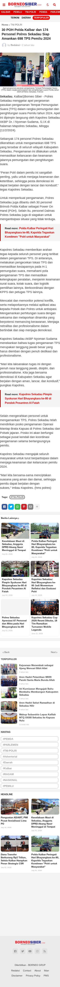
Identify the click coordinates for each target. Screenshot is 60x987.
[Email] (30, 507)
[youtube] (30, 951)
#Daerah (7, 762)
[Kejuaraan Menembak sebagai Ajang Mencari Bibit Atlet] (9, 669)
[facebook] (15, 951)
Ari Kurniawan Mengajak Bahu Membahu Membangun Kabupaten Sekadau (38, 691)
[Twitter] (11, 507)
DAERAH (26, 17)
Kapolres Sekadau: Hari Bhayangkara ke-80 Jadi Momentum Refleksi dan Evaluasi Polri (44, 585)
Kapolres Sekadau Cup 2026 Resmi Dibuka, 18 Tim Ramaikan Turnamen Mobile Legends (45, 623)
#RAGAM (8, 774)
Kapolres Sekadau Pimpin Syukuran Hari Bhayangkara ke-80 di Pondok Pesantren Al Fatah (28, 398)
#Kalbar (7, 768)
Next (53, 652)
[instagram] (37, 951)
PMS (46, 975)
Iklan (46, 970)
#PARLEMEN (10, 744)
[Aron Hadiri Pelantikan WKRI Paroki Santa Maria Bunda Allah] (9, 680)
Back (7, 652)
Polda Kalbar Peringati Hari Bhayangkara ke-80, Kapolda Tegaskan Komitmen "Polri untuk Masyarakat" (29, 232)
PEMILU (18, 12)
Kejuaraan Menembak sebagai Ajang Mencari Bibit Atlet (36, 667)
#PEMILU (8, 786)
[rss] (45, 951)
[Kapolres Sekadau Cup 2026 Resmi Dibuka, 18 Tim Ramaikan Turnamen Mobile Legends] (45, 607)
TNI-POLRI (30, 12)
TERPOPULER (41, 17)
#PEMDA (8, 738)
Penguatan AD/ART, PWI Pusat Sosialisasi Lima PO (14, 820)
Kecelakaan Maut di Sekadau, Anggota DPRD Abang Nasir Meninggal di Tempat (14, 546)
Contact (27, 970)
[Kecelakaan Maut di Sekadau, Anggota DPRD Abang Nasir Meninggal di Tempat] (15, 531)
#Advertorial (10, 756)
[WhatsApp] (17, 507)
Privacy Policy (33, 975)
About (37, 970)
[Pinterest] (24, 507)
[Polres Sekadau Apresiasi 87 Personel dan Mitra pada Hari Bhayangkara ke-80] (15, 607)
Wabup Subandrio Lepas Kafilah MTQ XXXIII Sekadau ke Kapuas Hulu (37, 717)
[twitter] (23, 951)
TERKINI (15, 17)
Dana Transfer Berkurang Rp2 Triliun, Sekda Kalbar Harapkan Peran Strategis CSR (14, 859)
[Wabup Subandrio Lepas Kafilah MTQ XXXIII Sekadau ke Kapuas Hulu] (9, 718)
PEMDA (43, 12)
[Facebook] (4, 507)
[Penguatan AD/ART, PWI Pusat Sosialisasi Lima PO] (15, 807)
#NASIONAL (10, 780)
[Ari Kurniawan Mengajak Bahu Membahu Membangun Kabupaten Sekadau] (9, 692)
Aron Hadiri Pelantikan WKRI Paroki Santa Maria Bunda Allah (37, 678)
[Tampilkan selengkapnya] (37, 507)
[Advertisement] (30, 903)
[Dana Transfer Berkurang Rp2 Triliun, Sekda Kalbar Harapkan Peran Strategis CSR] (15, 844)
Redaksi (15, 970)
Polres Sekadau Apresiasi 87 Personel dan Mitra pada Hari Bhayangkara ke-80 (14, 622)
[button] (4, 5)
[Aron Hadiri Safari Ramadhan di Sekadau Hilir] (9, 706)
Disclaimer (17, 975)
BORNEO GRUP (37, 965)
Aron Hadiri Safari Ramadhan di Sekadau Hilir (37, 704)
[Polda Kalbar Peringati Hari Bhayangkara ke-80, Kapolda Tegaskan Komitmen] (45, 531)
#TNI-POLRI (17, 497)
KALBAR (5, 12)
